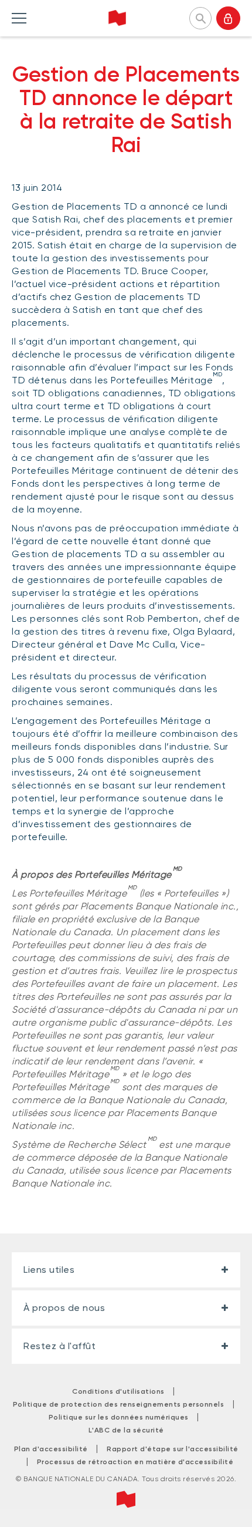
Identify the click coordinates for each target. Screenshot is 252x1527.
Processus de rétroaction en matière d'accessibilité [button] (135, 1462)
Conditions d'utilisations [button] (118, 1391)
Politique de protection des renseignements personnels (118, 1404)
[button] (200, 17)
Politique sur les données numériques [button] (119, 1417)
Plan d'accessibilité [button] (51, 1449)
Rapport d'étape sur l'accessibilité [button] (173, 1449)
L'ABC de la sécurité (126, 1430)
